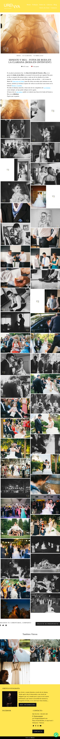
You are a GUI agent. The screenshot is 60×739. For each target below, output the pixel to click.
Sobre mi (42, 4)
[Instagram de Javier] (38, 725)
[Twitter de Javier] (33, 725)
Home (29, 4)
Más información (27, 704)
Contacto (54, 8)
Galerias (49, 4)
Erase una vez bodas (18, 81)
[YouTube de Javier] (40, 725)
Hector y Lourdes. (17, 85)
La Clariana (47, 87)
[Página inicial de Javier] (12, 6)
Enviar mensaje (38, 716)
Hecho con (30, 737)
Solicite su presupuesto (47, 624)
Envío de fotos (45, 8)
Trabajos (35, 4)
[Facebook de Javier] (35, 725)
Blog (55, 4)
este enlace (19, 92)
